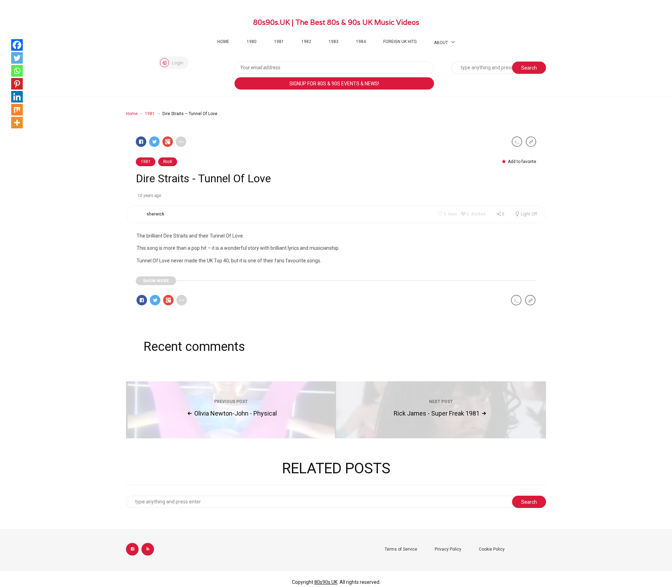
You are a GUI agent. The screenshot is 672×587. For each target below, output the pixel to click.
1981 (279, 41)
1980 (252, 41)
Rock (167, 161)
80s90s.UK (325, 582)
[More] (17, 122)
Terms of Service (401, 549)
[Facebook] (17, 45)
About (441, 42)
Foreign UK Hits (399, 41)
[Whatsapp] (17, 71)
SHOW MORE (156, 280)
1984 (361, 41)
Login (177, 62)
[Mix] (17, 109)
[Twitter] (17, 58)
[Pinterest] (17, 84)
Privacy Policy (448, 549)
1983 (333, 41)
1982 (306, 41)
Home (223, 41)
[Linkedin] (17, 96)
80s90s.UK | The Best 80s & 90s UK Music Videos (336, 22)
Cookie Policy (492, 549)
